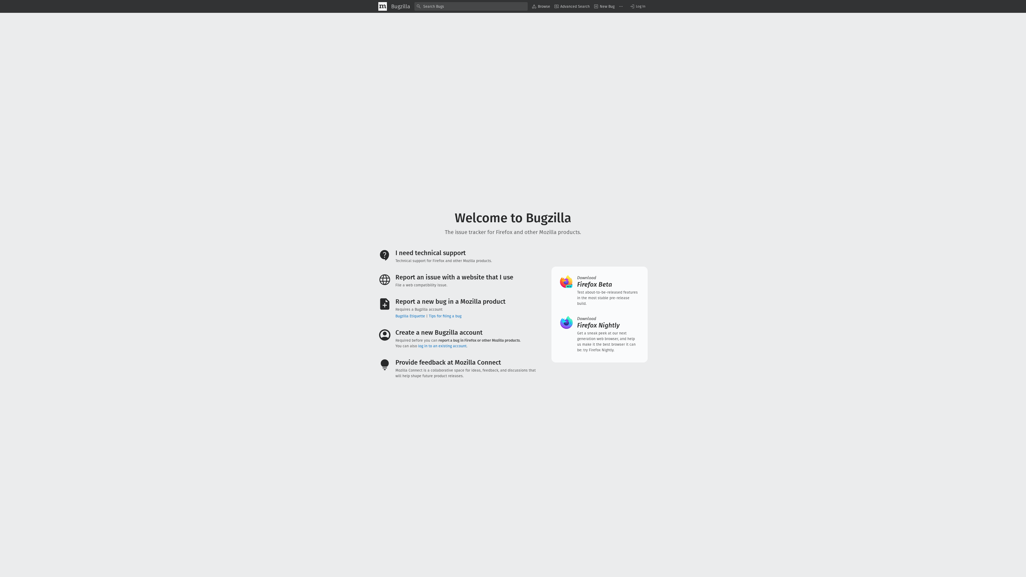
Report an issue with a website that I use (454, 277)
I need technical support (430, 253)
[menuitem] (541, 6)
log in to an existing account (442, 346)
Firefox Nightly (598, 322)
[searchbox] (471, 6)
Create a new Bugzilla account (439, 332)
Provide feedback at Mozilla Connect (448, 362)
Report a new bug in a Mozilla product (450, 301)
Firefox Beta (594, 281)
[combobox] (471, 6)
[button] (637, 6)
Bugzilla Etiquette (410, 316)
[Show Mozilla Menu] (382, 6)
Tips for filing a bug (445, 316)
